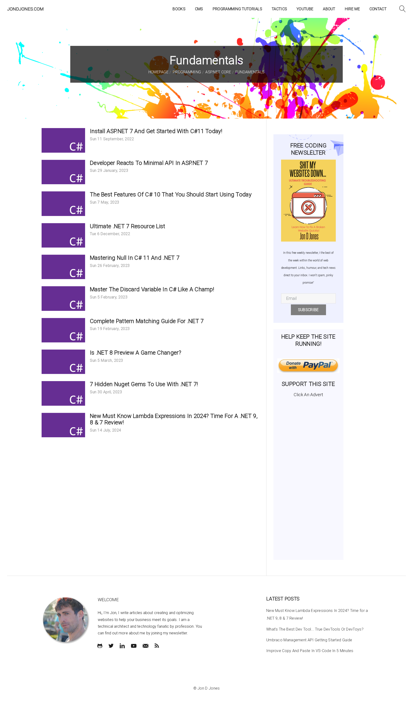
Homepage (158, 72)
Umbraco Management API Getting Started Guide (309, 640)
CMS (199, 9)
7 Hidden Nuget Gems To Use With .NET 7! (144, 384)
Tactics (279, 9)
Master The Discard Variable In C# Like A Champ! (152, 289)
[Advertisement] (308, 476)
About (329, 9)
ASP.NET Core (217, 72)
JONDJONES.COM (25, 8)
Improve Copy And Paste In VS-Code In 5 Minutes (309, 650)
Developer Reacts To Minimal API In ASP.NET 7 (149, 163)
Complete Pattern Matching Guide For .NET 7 (147, 321)
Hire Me (352, 9)
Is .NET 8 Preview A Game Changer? (135, 352)
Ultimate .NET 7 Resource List (127, 226)
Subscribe (308, 310)
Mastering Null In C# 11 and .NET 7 (134, 257)
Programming (186, 72)
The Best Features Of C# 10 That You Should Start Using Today (170, 194)
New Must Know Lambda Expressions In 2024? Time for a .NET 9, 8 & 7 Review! (174, 419)
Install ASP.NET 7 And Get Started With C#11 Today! (156, 131)
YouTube (305, 9)
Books (179, 9)
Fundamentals (249, 72)
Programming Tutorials (237, 9)
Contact (378, 9)
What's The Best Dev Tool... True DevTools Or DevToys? (315, 629)
